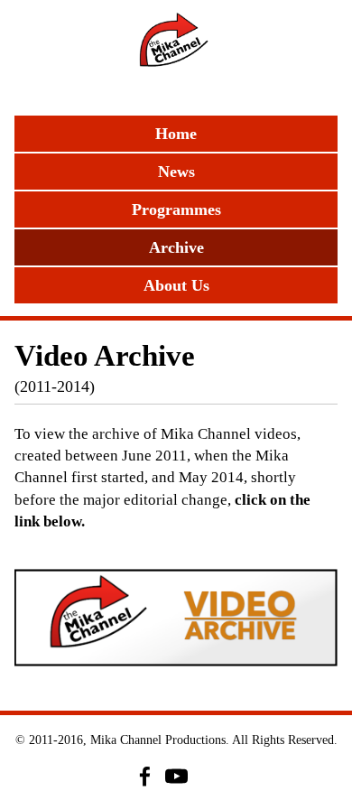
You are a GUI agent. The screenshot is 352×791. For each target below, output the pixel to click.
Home (176, 134)
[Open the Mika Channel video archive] (176, 617)
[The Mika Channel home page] (176, 53)
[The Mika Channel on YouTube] (176, 776)
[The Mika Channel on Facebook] (145, 776)
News (176, 172)
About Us (176, 285)
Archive (176, 247)
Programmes (176, 209)
